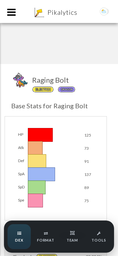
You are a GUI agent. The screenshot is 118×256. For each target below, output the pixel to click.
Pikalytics (62, 12)
